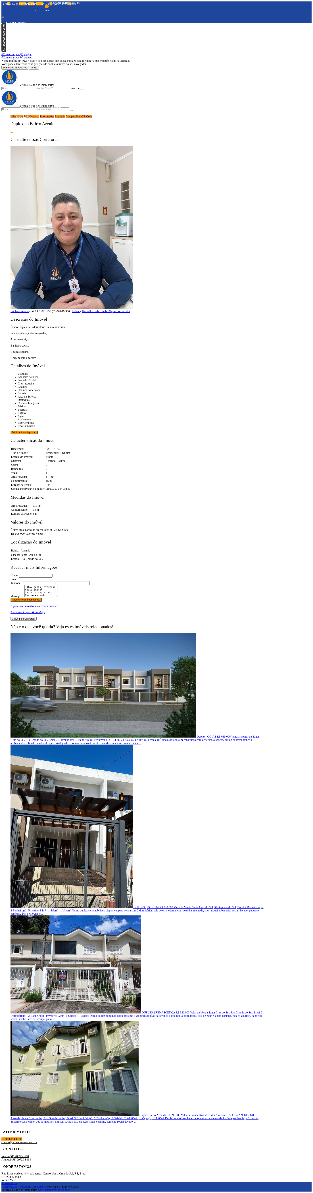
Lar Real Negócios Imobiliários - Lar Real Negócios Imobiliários (38, 3)
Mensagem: (17, 596)
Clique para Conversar (23, 618)
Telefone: (16, 583)
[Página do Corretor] (72, 308)
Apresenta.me (9, 1183)
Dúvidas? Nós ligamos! (24, 432)
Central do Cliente (11, 1139)
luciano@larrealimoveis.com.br (90, 311)
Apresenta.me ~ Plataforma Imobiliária (23, 1186)
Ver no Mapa (8, 1180)
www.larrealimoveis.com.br (54, 1189)
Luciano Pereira (20, 311)
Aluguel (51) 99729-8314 (16, 1159)
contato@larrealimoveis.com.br (19, 1142)
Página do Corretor (119, 311)
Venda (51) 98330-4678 (15, 1156)
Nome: (14, 575)
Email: (14, 579)
